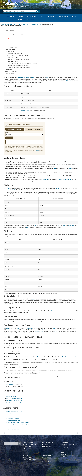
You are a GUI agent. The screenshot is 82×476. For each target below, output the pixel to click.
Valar (17, 227)
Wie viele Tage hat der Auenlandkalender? (18, 65)
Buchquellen (9, 69)
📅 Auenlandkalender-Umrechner (16, 39)
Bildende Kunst (62, 16)
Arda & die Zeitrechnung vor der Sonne (15, 394)
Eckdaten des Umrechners (14, 41)
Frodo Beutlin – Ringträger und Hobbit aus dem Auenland (19, 402)
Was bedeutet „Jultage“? (13, 57)
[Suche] (38, 11)
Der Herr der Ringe (25, 110)
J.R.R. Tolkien (9, 16)
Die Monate (8, 45)
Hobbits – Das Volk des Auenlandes (69, 356)
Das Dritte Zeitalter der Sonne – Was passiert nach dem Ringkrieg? (21, 427)
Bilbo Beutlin (69, 80)
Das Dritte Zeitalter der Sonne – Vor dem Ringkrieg (17, 422)
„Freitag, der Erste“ (10, 49)
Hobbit (8, 188)
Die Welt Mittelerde (31, 16)
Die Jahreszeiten (10, 51)
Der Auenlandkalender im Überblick (14, 34)
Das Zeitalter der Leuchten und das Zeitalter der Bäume (18, 416)
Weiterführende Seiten (11, 71)
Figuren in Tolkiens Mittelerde (47, 16)
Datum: (7, 132)
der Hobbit (26, 77)
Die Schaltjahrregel (12, 47)
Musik (73, 16)
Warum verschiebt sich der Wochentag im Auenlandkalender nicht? (24, 63)
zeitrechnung (66, 179)
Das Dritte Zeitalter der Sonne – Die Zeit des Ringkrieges (19, 424)
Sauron (7, 328)
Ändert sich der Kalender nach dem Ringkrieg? (19, 67)
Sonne (58, 225)
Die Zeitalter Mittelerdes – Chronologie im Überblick (28, 24)
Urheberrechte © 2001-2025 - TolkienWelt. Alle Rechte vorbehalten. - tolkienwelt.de (41, 473)
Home (2, 24)
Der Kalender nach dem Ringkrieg (14, 53)
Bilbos (42, 331)
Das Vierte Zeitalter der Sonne (13, 429)
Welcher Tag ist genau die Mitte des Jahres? (18, 59)
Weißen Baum (71, 225)
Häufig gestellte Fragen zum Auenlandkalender (17, 55)
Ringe (47, 77)
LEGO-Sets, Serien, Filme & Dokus (26, 19)
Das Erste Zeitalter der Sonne (12, 418)
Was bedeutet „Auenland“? (14, 61)
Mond (57, 188)
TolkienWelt (13, 3)
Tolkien (32, 77)
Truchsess (59, 179)
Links (63, 19)
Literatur (20, 16)
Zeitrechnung (21, 77)
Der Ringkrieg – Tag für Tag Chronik (14, 400)
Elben (36, 225)
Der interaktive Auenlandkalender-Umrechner (17, 37)
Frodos (37, 331)
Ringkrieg (35, 80)
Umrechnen (9, 137)
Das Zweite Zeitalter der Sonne (13, 420)
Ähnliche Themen (10, 73)
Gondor (70, 179)
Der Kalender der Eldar (11, 396)
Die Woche (8, 43)
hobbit (7, 310)
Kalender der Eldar (45, 179)
